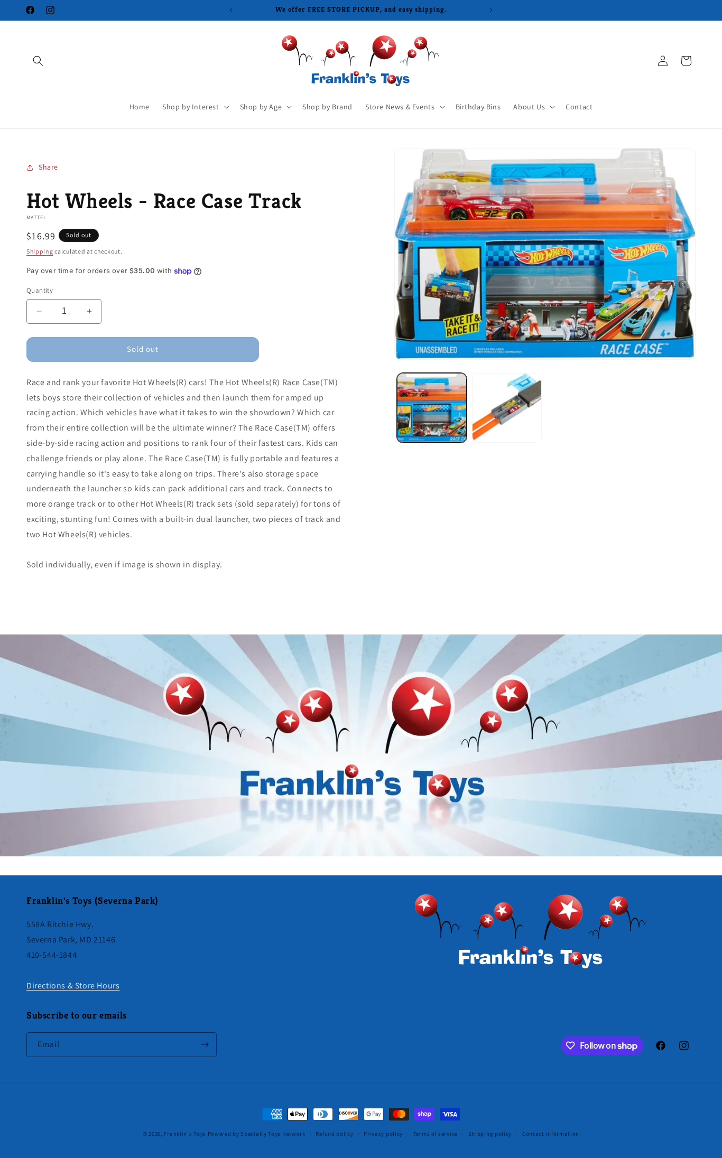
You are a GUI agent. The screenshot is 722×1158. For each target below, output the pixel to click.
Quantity (39, 290)
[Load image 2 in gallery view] (507, 408)
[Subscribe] (204, 1044)
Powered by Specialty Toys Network (257, 1133)
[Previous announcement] (231, 10)
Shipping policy (490, 1133)
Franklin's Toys (185, 1133)
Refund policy (334, 1133)
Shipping (39, 251)
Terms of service (435, 1133)
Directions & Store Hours (72, 985)
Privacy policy (383, 1133)
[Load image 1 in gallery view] (432, 408)
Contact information (550, 1133)
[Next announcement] (491, 10)
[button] (38, 60)
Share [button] (48, 167)
